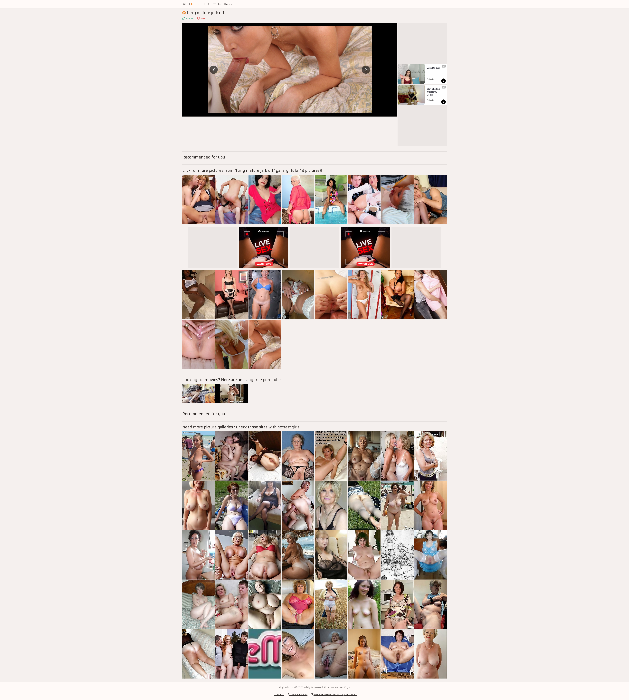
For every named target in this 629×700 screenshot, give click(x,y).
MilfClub (195, 4)
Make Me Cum (433, 68)
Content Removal (298, 694)
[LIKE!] (183, 18)
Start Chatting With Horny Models (433, 92)
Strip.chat (431, 79)
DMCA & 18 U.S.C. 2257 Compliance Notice (335, 694)
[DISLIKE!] (198, 18)
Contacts (279, 694)
